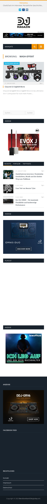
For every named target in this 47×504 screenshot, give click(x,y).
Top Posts (27, 164)
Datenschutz (7, 487)
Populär (16, 164)
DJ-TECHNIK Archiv (11, 63)
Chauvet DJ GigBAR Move (15, 87)
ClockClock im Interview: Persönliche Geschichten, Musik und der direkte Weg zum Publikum (24, 5)
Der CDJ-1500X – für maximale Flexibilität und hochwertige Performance (27, 202)
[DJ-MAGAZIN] (23, 22)
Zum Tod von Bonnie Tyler (25, 188)
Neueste (7, 164)
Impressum (7, 483)
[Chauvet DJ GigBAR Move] (23, 72)
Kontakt (6, 478)
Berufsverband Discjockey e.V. (29, 498)
